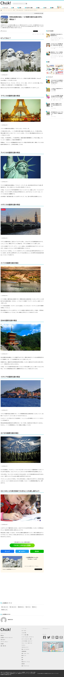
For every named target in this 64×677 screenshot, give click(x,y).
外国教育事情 (24, 651)
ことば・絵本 (24, 632)
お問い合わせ (3, 639)
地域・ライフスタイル (25, 649)
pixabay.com (4, 74)
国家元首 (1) (21, 607)
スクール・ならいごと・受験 (38, 34)
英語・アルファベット (25, 665)
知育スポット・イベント (26, 661)
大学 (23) (28, 607)
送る (37, 551)
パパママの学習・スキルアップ (27, 641)
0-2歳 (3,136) (5, 607)
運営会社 (2, 635)
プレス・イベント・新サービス (27, 643)
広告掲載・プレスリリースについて (7, 637)
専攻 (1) (34, 607)
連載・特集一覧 (3, 645)
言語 (20, 7)
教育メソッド (24, 655)
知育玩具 (23, 663)
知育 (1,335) (4, 609)
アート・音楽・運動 (25, 634)
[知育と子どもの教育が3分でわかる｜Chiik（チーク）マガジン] (6, 3)
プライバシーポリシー (4, 641)
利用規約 (2, 643)
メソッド (6, 7)
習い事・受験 (29, 7)
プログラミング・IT (25, 647)
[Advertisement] (22, 587)
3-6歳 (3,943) (13, 607)
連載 (52, 7)
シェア (8, 551)
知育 (54, 48)
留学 (22, 657)
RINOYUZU (5, 31)
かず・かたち (53, 84)
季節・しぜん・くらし (57, 99)
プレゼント (23, 645)
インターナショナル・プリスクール (57, 37)
